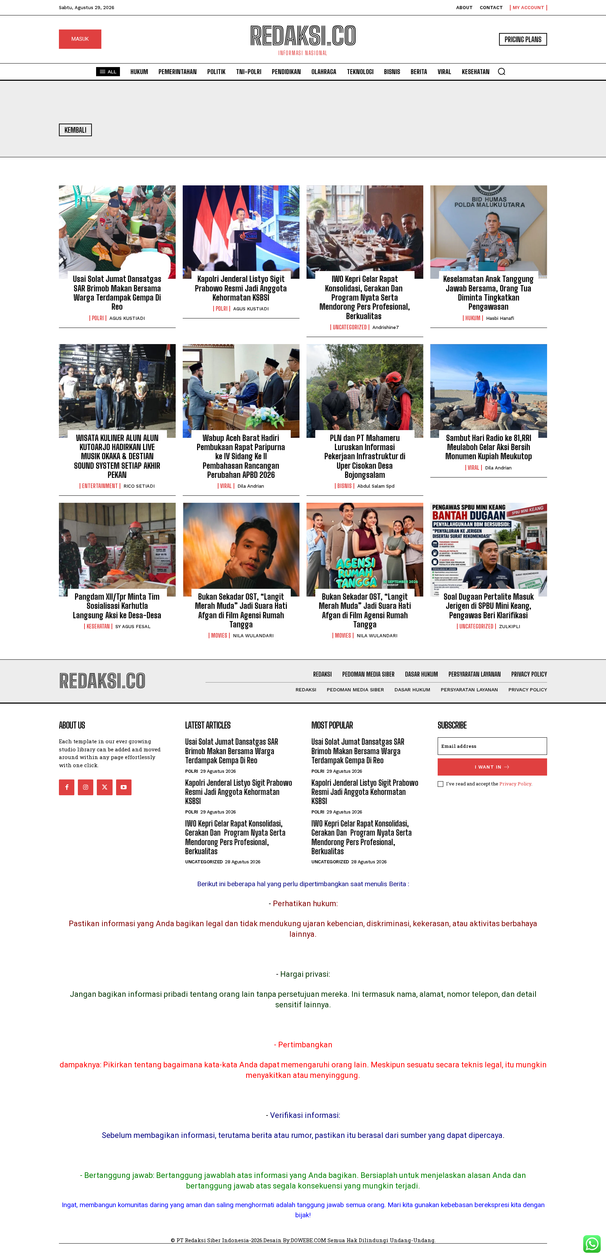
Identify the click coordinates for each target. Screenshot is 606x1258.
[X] (104, 787)
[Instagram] (85, 787)
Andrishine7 (385, 327)
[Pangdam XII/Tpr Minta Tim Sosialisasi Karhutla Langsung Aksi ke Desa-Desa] (117, 549)
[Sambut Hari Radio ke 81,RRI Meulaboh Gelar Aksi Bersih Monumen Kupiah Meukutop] (488, 390)
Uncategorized (350, 327)
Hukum (472, 318)
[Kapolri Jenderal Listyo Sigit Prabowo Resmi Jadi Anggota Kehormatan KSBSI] (241, 232)
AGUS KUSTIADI (127, 318)
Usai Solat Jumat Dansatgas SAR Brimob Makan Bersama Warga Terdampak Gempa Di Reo (117, 292)
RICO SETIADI (139, 486)
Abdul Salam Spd (376, 486)
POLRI (98, 318)
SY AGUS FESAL (132, 626)
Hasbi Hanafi (500, 318)
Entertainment (100, 486)
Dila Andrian (250, 486)
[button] (501, 71)
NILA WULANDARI (253, 635)
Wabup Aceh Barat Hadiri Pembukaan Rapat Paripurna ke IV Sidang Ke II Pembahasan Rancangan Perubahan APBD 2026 (241, 456)
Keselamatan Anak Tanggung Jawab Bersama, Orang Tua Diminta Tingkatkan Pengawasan (488, 292)
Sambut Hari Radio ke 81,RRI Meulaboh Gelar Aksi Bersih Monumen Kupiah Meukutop (488, 447)
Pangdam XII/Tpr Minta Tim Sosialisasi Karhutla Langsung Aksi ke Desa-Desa (117, 606)
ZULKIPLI (509, 626)
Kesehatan (98, 626)
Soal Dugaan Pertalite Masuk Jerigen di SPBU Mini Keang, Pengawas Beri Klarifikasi (489, 606)
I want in (488, 767)
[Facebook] (66, 787)
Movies (219, 635)
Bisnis (344, 486)
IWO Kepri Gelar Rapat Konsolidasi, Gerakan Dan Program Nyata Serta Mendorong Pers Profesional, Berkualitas (364, 297)
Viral (226, 486)
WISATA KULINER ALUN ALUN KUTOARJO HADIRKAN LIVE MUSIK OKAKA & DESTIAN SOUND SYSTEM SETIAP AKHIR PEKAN (117, 456)
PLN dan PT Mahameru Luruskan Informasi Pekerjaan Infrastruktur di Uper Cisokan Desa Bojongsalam (364, 456)
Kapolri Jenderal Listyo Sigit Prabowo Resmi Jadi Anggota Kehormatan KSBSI (241, 288)
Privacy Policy (515, 784)
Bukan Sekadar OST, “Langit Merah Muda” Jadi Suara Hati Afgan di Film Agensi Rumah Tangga (241, 610)
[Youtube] (124, 787)
